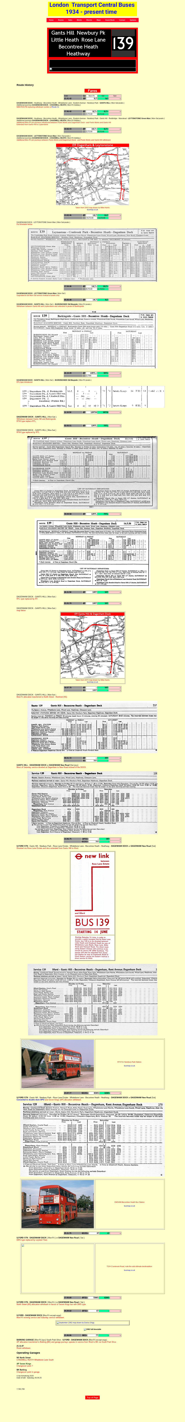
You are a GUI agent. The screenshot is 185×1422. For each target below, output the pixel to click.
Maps (99, 20)
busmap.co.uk (92, 210)
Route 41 (55, 107)
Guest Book (109, 20)
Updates (133, 20)
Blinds (79, 20)
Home (51, 20)
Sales (70, 20)
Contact (122, 20)
